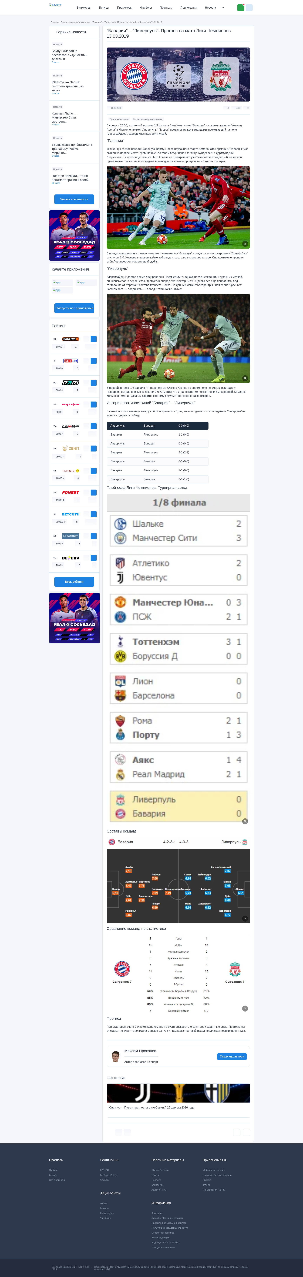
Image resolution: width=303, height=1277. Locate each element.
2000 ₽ (59, 565)
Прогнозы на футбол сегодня (75, 22)
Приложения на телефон (217, 1175)
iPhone (206, 1184)
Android (207, 1179)
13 (76, 346)
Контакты (157, 1213)
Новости (210, 7)
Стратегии (157, 1184)
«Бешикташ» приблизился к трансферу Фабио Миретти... (72, 148)
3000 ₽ (59, 434)
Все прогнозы (57, 1179)
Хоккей (53, 1175)
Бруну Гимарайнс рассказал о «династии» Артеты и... (69, 55)
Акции (103, 1203)
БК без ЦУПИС (108, 1175)
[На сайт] (94, 339)
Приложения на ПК (214, 1189)
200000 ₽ (60, 522)
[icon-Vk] (118, 1132)
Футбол (53, 1170)
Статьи (155, 1175)
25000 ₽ (60, 456)
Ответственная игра (163, 1232)
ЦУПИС (104, 1170)
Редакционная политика (165, 1242)
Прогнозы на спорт (119, 119)
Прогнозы (166, 7)
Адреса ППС (159, 1189)
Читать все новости (74, 199)
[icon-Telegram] (127, 1132)
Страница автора (232, 1056)
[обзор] (86, 339)
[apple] (94, 346)
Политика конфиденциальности (170, 1227)
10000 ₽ (60, 346)
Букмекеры (84, 7)
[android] (91, 346)
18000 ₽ (60, 478)
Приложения (188, 7)
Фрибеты (146, 7)
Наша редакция (161, 1237)
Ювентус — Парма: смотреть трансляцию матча (68, 86)
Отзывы (104, 1179)
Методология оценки (164, 1247)
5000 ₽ (59, 390)
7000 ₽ (59, 368)
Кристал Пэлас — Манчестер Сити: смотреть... (65, 117)
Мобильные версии (214, 1170)
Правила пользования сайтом (169, 1222)
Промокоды (124, 7)
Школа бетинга (160, 1170)
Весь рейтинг (74, 581)
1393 (238, 108)
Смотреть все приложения (74, 308)
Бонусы (104, 7)
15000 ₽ (60, 500)
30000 (59, 412)
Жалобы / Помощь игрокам (167, 1218)
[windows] (87, 346)
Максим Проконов (140, 1051)
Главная (55, 22)
